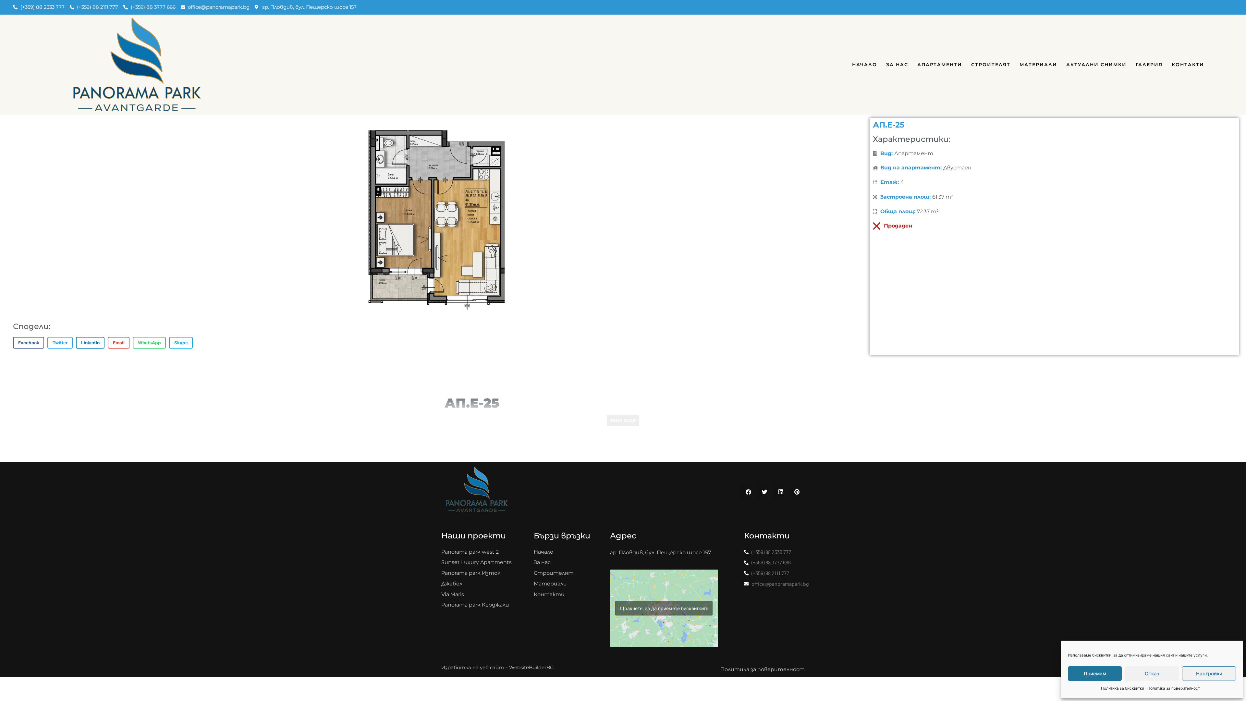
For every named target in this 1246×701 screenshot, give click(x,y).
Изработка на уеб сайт (472, 667)
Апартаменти (939, 65)
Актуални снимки (1096, 65)
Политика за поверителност (1173, 688)
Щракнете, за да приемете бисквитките (664, 608)
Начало (864, 65)
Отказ (1152, 673)
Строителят (990, 65)
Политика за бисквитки (1122, 688)
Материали (1038, 65)
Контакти (1188, 65)
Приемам (1095, 673)
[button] (28, 343)
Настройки (1209, 673)
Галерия (1149, 65)
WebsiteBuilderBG (531, 667)
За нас (897, 65)
